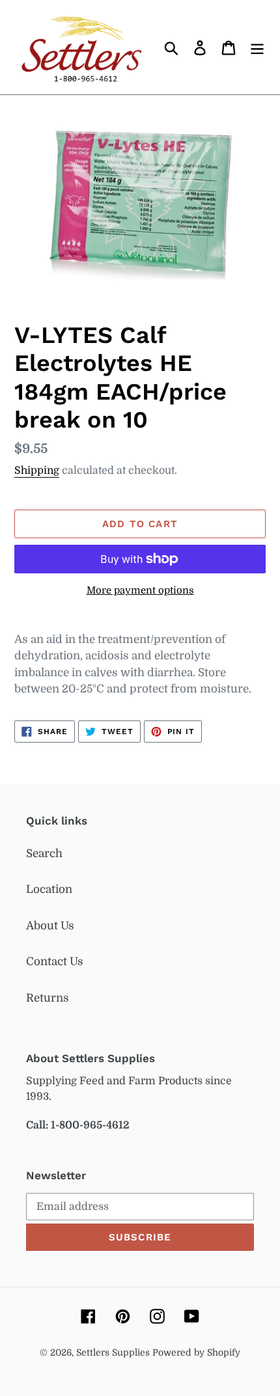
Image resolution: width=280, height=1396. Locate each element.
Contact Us (54, 961)
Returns (47, 998)
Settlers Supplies (114, 1352)
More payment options (140, 590)
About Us (50, 926)
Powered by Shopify (196, 1352)
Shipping (36, 470)
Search (44, 853)
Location (49, 889)
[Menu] (257, 47)
